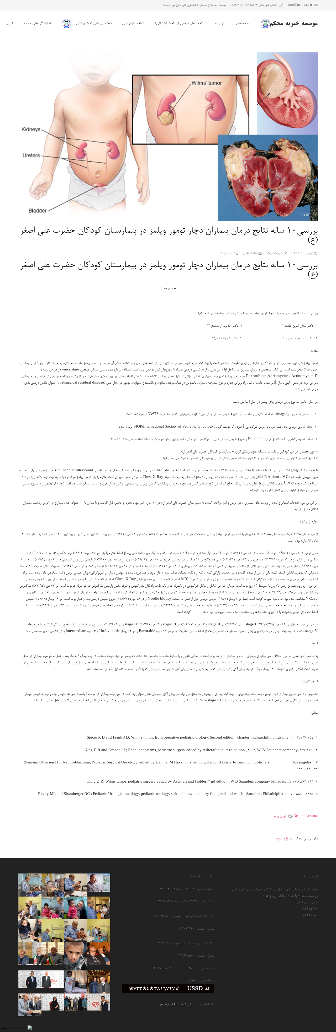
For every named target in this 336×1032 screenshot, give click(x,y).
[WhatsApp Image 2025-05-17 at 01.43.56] (75, 884)
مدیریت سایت (275, 253)
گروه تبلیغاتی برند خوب (171, 1005)
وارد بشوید (281, 839)
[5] (29, 979)
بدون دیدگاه (226, 253)
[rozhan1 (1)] (75, 908)
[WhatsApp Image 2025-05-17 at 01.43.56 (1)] (52, 930)
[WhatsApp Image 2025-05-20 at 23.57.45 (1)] (52, 884)
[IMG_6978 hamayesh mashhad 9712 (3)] (98, 981)
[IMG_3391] (29, 884)
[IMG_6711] (29, 930)
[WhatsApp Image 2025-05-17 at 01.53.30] (29, 1004)
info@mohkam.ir (300, 5)
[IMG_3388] (52, 908)
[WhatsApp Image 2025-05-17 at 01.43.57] (29, 908)
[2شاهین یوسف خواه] (75, 981)
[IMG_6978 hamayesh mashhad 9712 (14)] (98, 953)
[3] (98, 1002)
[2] (52, 1002)
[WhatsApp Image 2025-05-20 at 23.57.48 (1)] (98, 908)
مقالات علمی (250, 253)
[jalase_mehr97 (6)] (29, 953)
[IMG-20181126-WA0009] (75, 956)
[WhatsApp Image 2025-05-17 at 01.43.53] (98, 930)
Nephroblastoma (305, 816)
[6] (75, 1002)
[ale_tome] (98, 882)
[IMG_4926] (52, 953)
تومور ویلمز (280, 816)
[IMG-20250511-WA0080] (75, 929)
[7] (52, 979)
